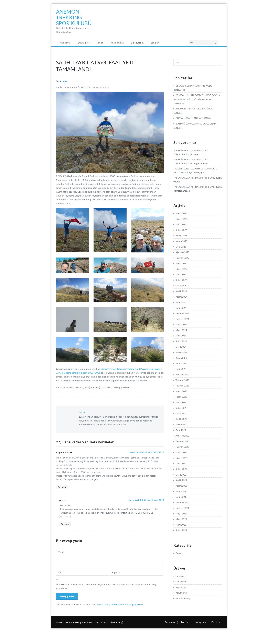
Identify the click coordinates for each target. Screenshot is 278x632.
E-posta (215, 622)
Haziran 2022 (182, 446)
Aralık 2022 (181, 419)
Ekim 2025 (180, 246)
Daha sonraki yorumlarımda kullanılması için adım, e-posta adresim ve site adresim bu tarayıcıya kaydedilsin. (107, 586)
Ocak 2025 (180, 285)
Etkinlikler (84, 42)
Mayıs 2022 (181, 452)
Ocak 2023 (180, 413)
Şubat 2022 (181, 469)
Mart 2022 (180, 463)
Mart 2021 (180, 524)
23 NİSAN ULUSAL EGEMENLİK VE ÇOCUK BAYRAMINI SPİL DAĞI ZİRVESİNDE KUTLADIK (196, 99)
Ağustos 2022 (182, 435)
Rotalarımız (117, 42)
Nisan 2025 (181, 268)
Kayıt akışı (180, 587)
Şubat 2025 (181, 280)
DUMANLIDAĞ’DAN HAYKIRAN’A (193, 118)
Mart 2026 (180, 224)
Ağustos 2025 (182, 252)
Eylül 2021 (180, 496)
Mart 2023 (180, 402)
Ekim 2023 (180, 363)
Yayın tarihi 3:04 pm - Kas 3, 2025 (146, 500)
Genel (178, 553)
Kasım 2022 (181, 424)
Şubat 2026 (181, 230)
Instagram (200, 622)
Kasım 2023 (181, 357)
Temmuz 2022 (182, 441)
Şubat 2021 (181, 530)
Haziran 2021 (182, 507)
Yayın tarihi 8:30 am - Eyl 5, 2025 (147, 452)
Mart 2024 (180, 335)
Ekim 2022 (180, 430)
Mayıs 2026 (181, 213)
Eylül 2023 (180, 369)
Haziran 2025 (182, 257)
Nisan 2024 (181, 330)
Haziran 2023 (182, 385)
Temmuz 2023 (182, 380)
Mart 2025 (180, 274)
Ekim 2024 (180, 302)
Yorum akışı (181, 592)
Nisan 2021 (181, 519)
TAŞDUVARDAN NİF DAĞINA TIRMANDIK (195, 177)
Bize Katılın (137, 42)
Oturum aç (180, 581)
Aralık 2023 (181, 352)
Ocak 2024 (180, 346)
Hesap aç (179, 576)
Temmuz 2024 (182, 313)
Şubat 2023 (181, 407)
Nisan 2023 (181, 396)
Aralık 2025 (181, 235)
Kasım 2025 (181, 241)
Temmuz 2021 (182, 502)
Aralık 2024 (181, 291)
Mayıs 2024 (181, 324)
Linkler (155, 42)
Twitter (185, 622)
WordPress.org (183, 598)
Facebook (170, 622)
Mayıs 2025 (181, 263)
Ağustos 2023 (182, 374)
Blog (100, 42)
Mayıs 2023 (181, 391)
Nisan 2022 (181, 457)
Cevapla (62, 487)
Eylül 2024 (180, 307)
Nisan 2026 (181, 218)
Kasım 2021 (181, 485)
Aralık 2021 (181, 480)
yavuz (65, 81)
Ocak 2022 (180, 474)
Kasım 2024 (181, 296)
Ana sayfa (65, 42)
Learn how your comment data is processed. (120, 604)
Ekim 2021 (180, 491)
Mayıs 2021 (181, 513)
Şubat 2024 (181, 341)
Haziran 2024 (182, 319)
